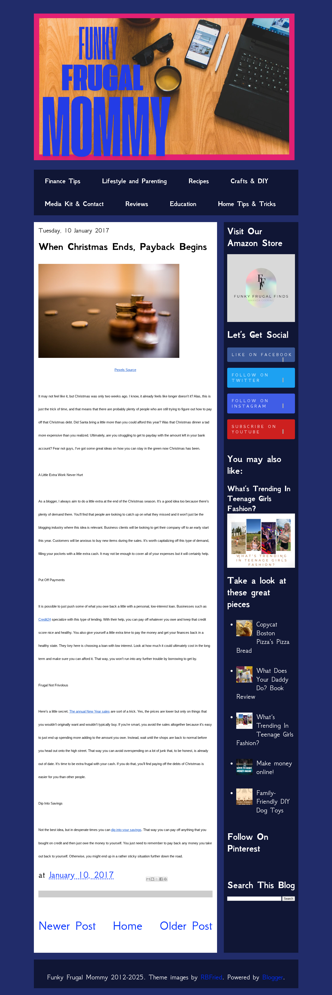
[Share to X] (156, 879)
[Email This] (148, 879)
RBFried (211, 977)
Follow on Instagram (250, 403)
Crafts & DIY (249, 181)
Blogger (272, 977)
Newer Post (67, 925)
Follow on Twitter (250, 378)
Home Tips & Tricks (247, 204)
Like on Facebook (262, 354)
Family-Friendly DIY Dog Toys (273, 801)
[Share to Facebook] (161, 879)
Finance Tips (62, 181)
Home (128, 925)
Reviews (136, 204)
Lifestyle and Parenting (134, 181)
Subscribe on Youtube (254, 429)
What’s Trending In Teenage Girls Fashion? (258, 498)
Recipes (199, 181)
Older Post (186, 925)
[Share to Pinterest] (165, 879)
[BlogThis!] (152, 879)
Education (183, 204)
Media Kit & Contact (74, 204)
